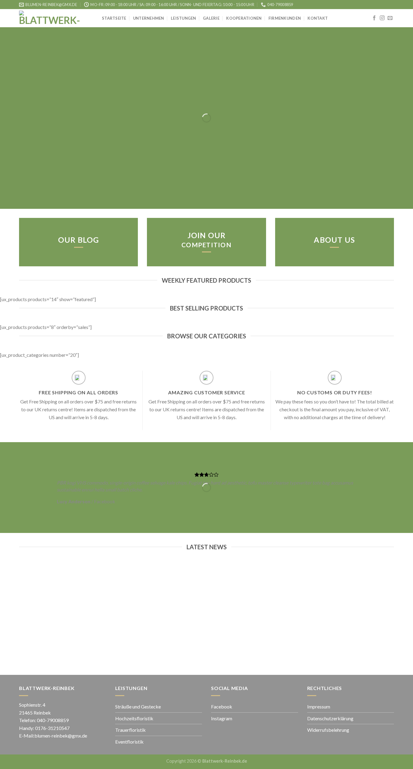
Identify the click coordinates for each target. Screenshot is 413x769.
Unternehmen (148, 18)
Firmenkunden (284, 18)
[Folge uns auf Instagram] (382, 18)
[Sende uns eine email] (390, 18)
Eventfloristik (129, 741)
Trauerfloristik (130, 730)
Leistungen (183, 18)
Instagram (221, 718)
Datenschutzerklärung (330, 718)
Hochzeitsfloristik (134, 718)
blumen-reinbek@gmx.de (60, 735)
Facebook (221, 706)
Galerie (211, 18)
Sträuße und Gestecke (138, 706)
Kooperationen (244, 18)
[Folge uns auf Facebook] (374, 18)
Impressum (318, 706)
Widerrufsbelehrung (328, 730)
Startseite (114, 18)
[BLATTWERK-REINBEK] (56, 18)
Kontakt (317, 18)
